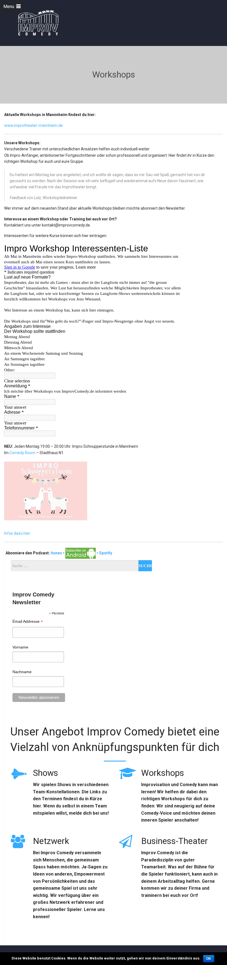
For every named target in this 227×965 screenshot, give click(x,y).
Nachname (22, 672)
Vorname (20, 647)
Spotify (105, 553)
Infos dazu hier (17, 533)
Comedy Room (22, 453)
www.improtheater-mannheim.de (33, 125)
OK (208, 959)
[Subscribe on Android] (80, 553)
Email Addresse (27, 622)
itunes (56, 553)
